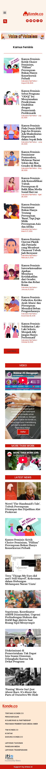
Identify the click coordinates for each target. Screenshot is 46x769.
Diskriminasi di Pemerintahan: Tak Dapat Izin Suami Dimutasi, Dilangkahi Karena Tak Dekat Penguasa (20, 656)
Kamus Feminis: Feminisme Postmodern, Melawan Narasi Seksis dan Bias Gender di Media (31, 159)
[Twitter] (30, 20)
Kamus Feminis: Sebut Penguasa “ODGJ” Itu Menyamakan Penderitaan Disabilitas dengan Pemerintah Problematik (30, 102)
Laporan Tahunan (14, 743)
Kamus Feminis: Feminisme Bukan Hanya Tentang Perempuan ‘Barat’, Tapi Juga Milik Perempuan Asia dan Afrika (31, 215)
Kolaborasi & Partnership (18, 720)
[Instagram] (37, 20)
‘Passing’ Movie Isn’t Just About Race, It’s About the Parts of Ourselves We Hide (21, 692)
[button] (5, 12)
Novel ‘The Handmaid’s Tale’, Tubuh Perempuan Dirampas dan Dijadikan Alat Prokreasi (22, 508)
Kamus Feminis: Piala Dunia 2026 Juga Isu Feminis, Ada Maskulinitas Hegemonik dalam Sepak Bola (31, 132)
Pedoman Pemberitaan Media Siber (21, 724)
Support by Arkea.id (23, 767)
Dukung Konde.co (14, 737)
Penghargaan (12, 717)
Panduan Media (12, 746)
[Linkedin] (41, 20)
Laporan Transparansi (16, 750)
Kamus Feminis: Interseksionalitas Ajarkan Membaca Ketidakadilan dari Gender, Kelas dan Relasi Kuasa (31, 275)
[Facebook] (27, 20)
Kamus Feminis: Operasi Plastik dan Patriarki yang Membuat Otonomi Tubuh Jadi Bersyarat (31, 246)
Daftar (23, 432)
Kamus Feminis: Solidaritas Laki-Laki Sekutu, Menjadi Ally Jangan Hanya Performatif (30, 330)
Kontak (9, 733)
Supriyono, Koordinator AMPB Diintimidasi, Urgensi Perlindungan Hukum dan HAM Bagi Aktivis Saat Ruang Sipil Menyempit (22, 617)
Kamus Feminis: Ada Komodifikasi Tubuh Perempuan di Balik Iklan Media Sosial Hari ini (31, 185)
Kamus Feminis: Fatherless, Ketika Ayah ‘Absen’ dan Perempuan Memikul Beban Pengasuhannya (31, 304)
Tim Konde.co (11, 730)
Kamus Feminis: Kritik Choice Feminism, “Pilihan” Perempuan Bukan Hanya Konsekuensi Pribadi (30, 69)
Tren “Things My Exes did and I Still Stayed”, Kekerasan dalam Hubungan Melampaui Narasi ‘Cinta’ (22, 580)
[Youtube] (34, 20)
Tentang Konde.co (14, 713)
